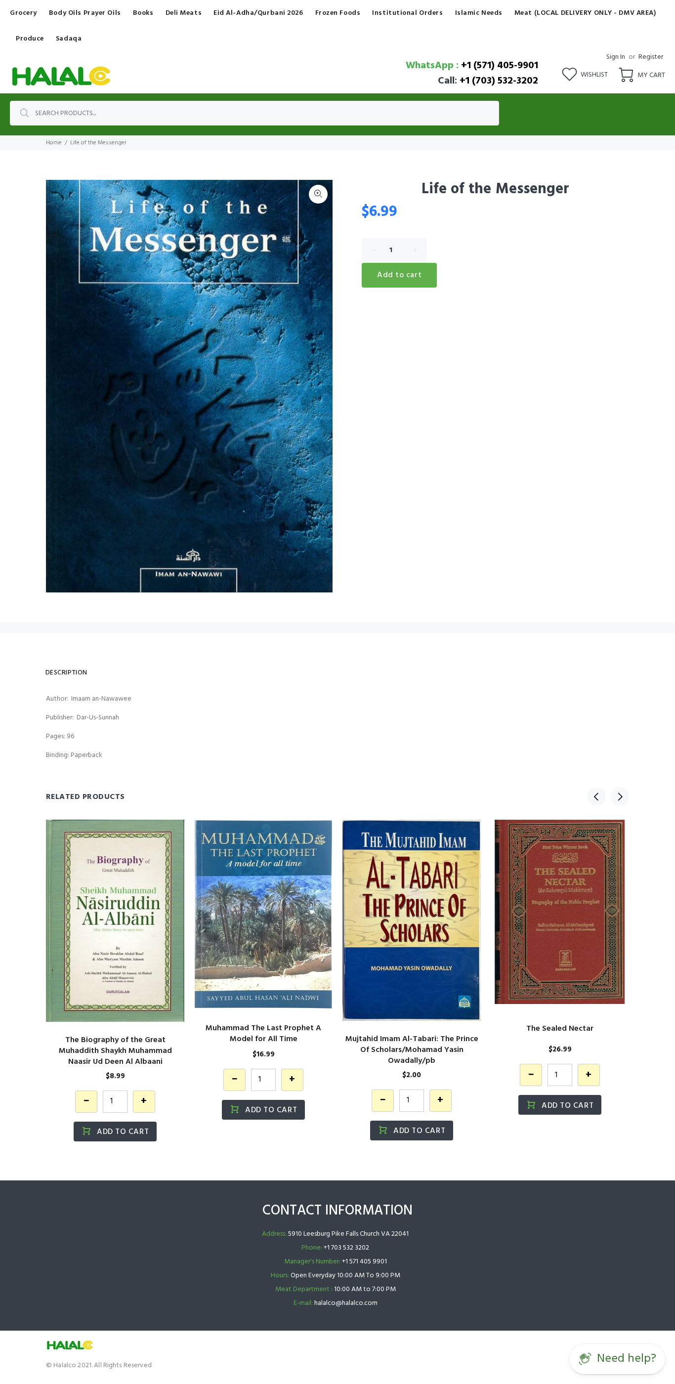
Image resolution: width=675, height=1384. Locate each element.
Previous (596, 796)
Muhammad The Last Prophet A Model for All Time (263, 1034)
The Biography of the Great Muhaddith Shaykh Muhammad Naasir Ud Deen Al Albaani (115, 1051)
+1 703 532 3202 (346, 1248)
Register (650, 57)
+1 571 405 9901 (364, 1261)
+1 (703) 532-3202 (499, 81)
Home (54, 143)
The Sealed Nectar (559, 1028)
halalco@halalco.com (346, 1303)
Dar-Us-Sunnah (98, 717)
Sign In (615, 57)
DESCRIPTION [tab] (66, 672)
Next (619, 796)
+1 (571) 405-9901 (499, 66)
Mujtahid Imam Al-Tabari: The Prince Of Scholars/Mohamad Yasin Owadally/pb (411, 1050)
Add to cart (399, 275)
